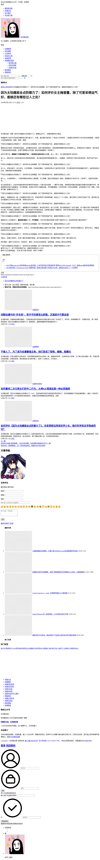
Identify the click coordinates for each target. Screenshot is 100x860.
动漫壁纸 (31, 648)
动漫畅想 (8, 49)
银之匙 (3, 648)
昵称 (3, 491)
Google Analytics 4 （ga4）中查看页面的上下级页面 (49, 593)
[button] (50, 45)
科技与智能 (12, 65)
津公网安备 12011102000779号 (48, 741)
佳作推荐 (8, 51)
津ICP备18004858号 (31, 741)
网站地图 (8, 703)
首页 (2, 87)
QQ (2, 503)
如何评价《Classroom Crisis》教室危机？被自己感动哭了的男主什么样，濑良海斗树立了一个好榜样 (42, 268)
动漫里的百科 (9, 60)
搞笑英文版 (8, 8)
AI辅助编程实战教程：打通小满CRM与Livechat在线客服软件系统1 (55, 551)
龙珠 (50, 648)
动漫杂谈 (35, 310)
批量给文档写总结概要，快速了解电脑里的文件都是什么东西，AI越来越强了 (59, 572)
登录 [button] (2, 4)
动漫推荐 (8, 682)
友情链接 (8, 705)
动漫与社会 (12, 67)
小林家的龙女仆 (74, 648)
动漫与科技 (8, 691)
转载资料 (8, 72)
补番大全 (8, 679)
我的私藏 (17, 737)
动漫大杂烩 (8, 701)
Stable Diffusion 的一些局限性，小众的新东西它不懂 (50, 614)
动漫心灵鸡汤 (9, 698)
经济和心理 (12, 63)
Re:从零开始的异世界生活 (20, 648)
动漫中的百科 (9, 686)
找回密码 (10, 745)
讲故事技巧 (8, 648)
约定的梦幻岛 (38, 648)
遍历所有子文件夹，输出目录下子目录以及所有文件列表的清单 (54, 635)
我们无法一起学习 (57, 648)
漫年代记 (10, 737)
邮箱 (3, 495)
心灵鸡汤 (8, 53)
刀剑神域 (66, 648)
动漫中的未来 (37, 384)
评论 (18, 102)
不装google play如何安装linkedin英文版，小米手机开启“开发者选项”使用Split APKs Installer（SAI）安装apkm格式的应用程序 (50, 265)
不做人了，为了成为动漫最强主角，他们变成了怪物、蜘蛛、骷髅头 (36, 351)
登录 (3, 745)
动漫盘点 (45, 648)
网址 (2, 499)
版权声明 (88, 741)
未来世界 (8, 58)
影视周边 (8, 70)
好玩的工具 (8, 56)
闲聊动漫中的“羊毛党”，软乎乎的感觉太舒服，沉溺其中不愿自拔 (35, 314)
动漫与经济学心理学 (12, 693)
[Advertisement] (50, 117)
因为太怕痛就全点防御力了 (14, 281)
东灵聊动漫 (24, 37)
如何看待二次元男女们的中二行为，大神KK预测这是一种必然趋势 (35, 388)
